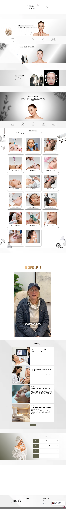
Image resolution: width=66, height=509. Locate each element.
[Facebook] (43, 503)
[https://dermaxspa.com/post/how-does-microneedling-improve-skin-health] (21, 375)
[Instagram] (45, 503)
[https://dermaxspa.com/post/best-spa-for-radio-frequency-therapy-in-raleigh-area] (21, 413)
